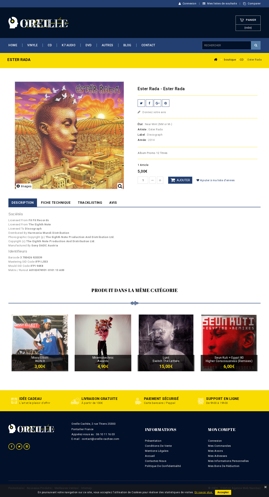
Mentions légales (156, 450)
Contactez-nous (155, 461)
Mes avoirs (215, 450)
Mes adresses (217, 455)
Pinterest (165, 103)
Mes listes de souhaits (222, 3)
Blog (127, 45)
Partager (149, 103)
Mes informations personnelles (228, 461)
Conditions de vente (158, 445)
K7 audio (68, 45)
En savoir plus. (204, 492)
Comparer (254, 3)
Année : (143, 139)
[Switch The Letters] (166, 342)
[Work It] (40, 342)
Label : (142, 134)
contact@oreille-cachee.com (100, 438)
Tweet (141, 103)
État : (141, 124)
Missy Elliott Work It (40, 359)
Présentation (153, 440)
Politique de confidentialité (163, 466)
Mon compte (221, 429)
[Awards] (103, 342)
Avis (113, 203)
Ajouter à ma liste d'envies (217, 180)
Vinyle (32, 45)
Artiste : (143, 129)
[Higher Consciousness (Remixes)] (229, 342)
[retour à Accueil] (216, 59)
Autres (107, 45)
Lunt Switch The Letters (166, 359)
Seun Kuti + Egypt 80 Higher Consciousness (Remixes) (229, 359)
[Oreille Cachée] (38, 22)
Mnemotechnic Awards (103, 359)
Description (23, 203)
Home (12, 45)
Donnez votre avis (154, 112)
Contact (148, 45)
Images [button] (26, 186)
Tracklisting (90, 203)
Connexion (189, 3)
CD (50, 45)
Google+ (157, 103)
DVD (89, 45)
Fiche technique (56, 203)
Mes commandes (219, 445)
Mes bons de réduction (224, 466)
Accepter (223, 492)
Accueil (150, 455)
